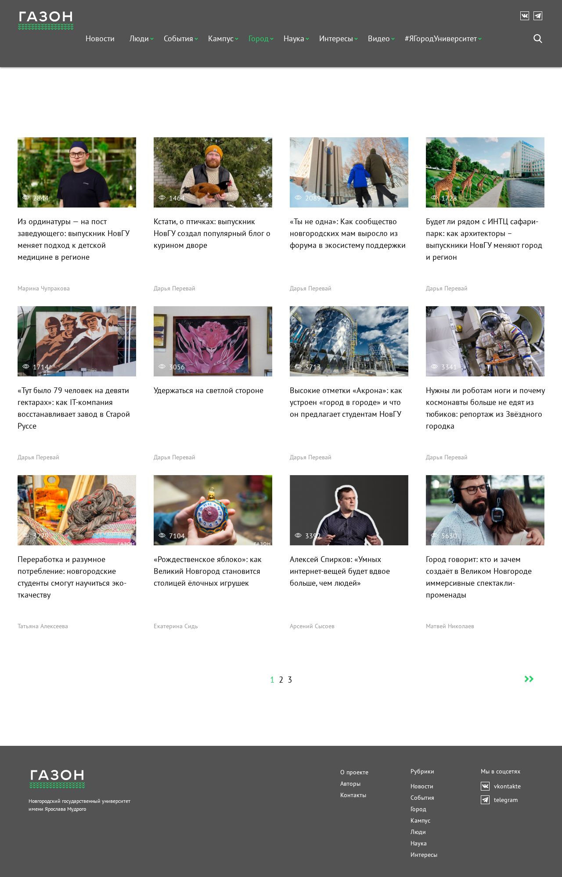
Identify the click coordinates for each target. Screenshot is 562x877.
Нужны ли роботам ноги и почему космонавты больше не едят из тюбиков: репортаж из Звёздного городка (485, 408)
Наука (294, 38)
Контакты (353, 795)
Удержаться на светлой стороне (208, 390)
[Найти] (537, 38)
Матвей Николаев (450, 626)
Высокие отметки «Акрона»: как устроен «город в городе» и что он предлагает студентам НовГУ (346, 402)
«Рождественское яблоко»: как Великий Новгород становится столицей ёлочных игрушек (208, 571)
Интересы (336, 38)
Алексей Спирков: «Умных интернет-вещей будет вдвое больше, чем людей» (340, 571)
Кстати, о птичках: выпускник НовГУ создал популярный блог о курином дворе (212, 233)
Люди (139, 38)
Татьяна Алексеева (43, 626)
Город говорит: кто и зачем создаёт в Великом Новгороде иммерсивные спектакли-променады (479, 577)
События (178, 38)
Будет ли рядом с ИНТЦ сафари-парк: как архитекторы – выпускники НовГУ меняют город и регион (484, 239)
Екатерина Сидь (176, 626)
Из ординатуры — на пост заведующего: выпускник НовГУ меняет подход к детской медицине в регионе (73, 239)
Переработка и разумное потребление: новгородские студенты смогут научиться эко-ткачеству (72, 577)
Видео (379, 38)
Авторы (350, 784)
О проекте (354, 772)
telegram (540, 15)
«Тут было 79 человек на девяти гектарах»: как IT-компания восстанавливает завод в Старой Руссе (74, 408)
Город (259, 38)
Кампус (221, 38)
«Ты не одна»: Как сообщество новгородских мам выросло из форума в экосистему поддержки (348, 233)
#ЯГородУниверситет (441, 38)
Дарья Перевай (174, 288)
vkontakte (526, 15)
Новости (100, 38)
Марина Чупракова (44, 288)
